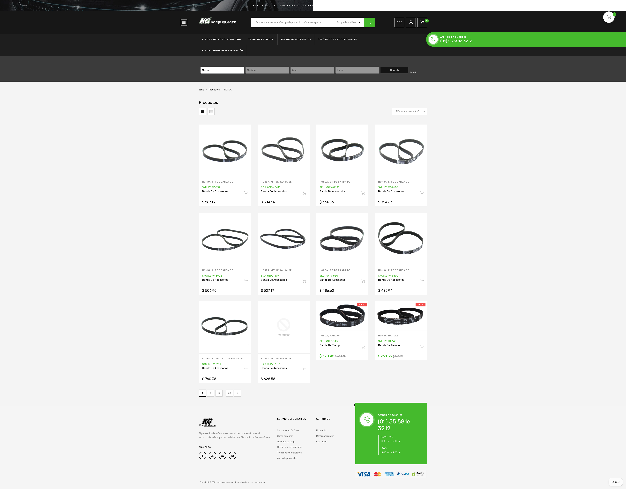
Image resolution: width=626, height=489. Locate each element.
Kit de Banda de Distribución (221, 39)
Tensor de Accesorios (296, 39)
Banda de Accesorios (215, 191)
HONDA (206, 182)
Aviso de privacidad (287, 458)
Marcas (334, 335)
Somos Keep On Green (288, 430)
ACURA (206, 358)
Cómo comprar (285, 436)
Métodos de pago (286, 441)
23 (229, 393)
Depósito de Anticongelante (337, 39)
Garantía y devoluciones (290, 447)
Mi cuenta (321, 430)
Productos (214, 89)
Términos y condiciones (289, 452)
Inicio (201, 89)
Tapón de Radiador (261, 39)
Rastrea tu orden (325, 436)
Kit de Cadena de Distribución (222, 50)
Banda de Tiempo (330, 345)
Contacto (321, 441)
